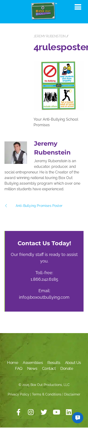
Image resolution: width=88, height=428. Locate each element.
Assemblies (33, 362)
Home (12, 362)
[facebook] (18, 412)
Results (53, 362)
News (32, 368)
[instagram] (31, 412)
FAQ (19, 368)
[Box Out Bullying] (44, 18)
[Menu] (78, 7)
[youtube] (56, 412)
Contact (49, 368)
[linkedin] (69, 412)
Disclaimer (72, 394)
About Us (73, 362)
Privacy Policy (18, 394)
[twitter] (44, 412)
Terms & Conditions (46, 394)
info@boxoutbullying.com (44, 297)
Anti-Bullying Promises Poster (39, 206)
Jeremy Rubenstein (49, 36)
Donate (66, 368)
